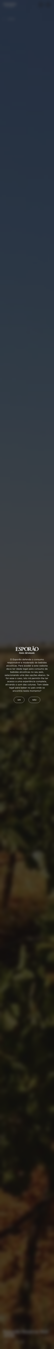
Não (34, 700)
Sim (19, 700)
